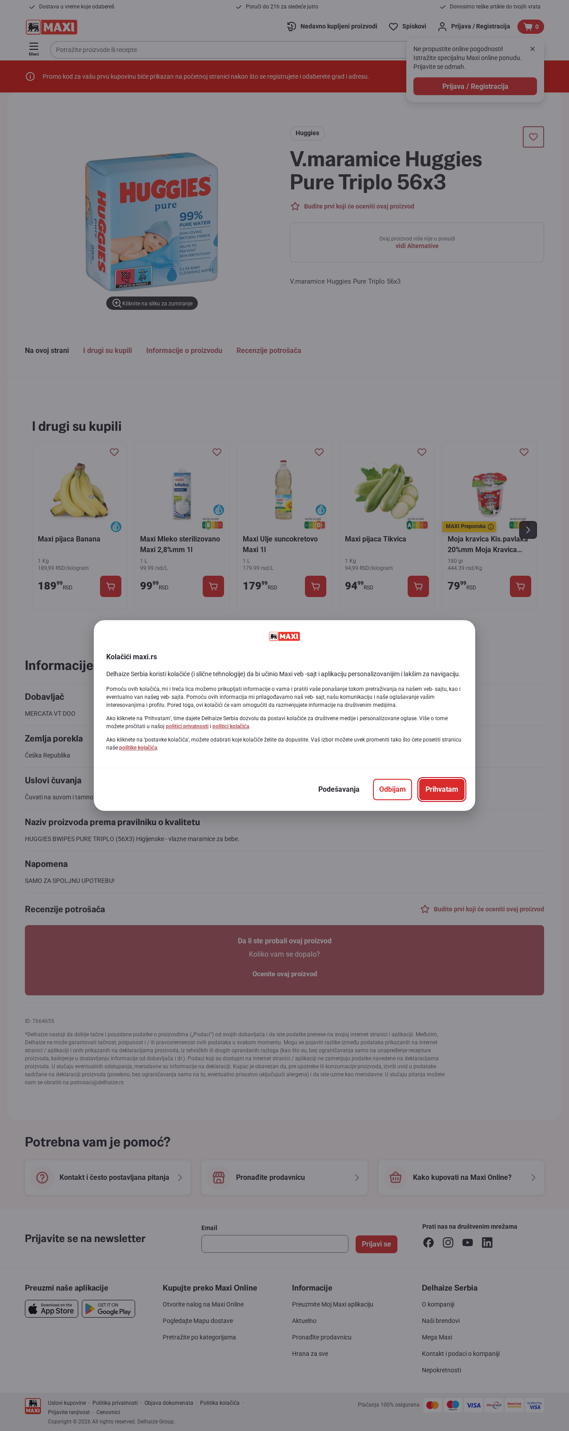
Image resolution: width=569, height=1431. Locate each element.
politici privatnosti (187, 726)
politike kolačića (138, 748)
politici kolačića (230, 726)
